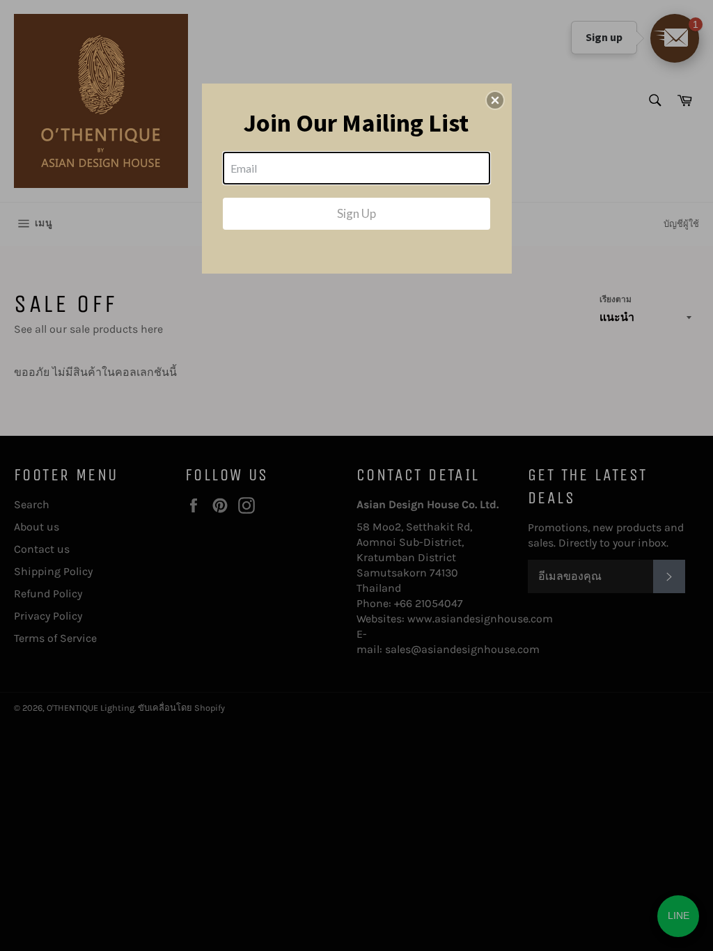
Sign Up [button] (356, 213)
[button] (495, 100)
